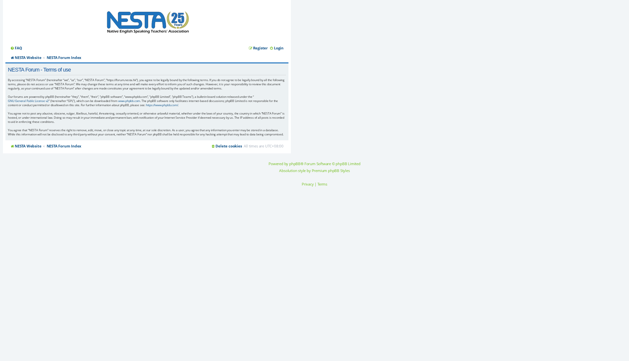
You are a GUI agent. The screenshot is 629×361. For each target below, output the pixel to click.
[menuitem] (16, 48)
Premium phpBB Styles (331, 170)
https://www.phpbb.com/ (162, 105)
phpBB (294, 163)
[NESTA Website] (146, 24)
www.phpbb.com (129, 101)
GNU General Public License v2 (28, 101)
